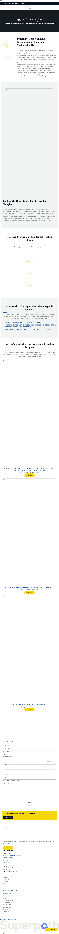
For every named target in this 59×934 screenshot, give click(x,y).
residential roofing (42, 50)
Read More (29, 475)
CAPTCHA (29, 802)
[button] (55, 7)
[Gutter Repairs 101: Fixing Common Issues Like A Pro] (29, 532)
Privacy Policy (49, 761)
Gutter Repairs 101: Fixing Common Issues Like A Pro (29, 587)
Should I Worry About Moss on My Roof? (29, 705)
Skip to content (4, 1)
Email (7, 756)
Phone (7, 751)
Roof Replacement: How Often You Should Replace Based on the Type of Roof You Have (29, 469)
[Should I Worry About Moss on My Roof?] (29, 649)
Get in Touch (51, 929)
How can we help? (11, 780)
